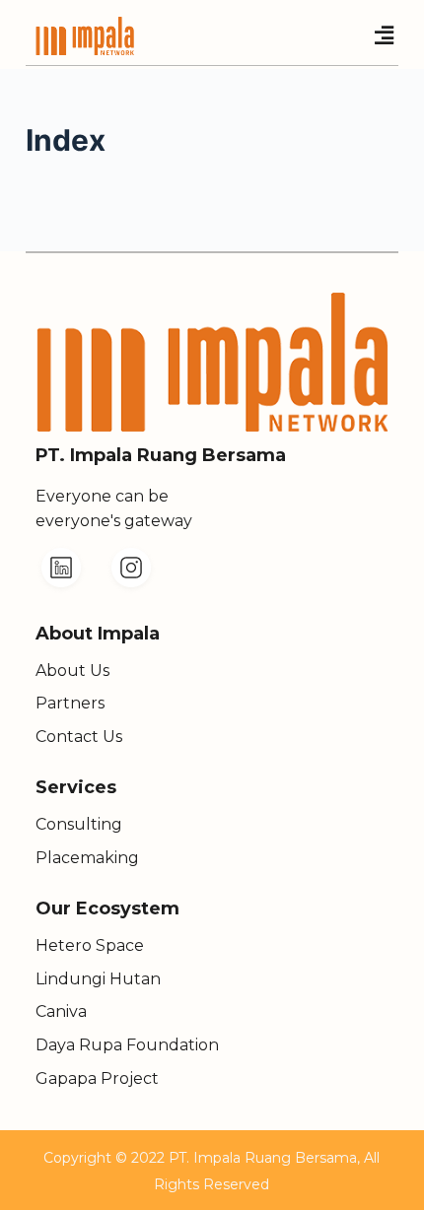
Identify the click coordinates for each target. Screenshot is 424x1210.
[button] (383, 36)
